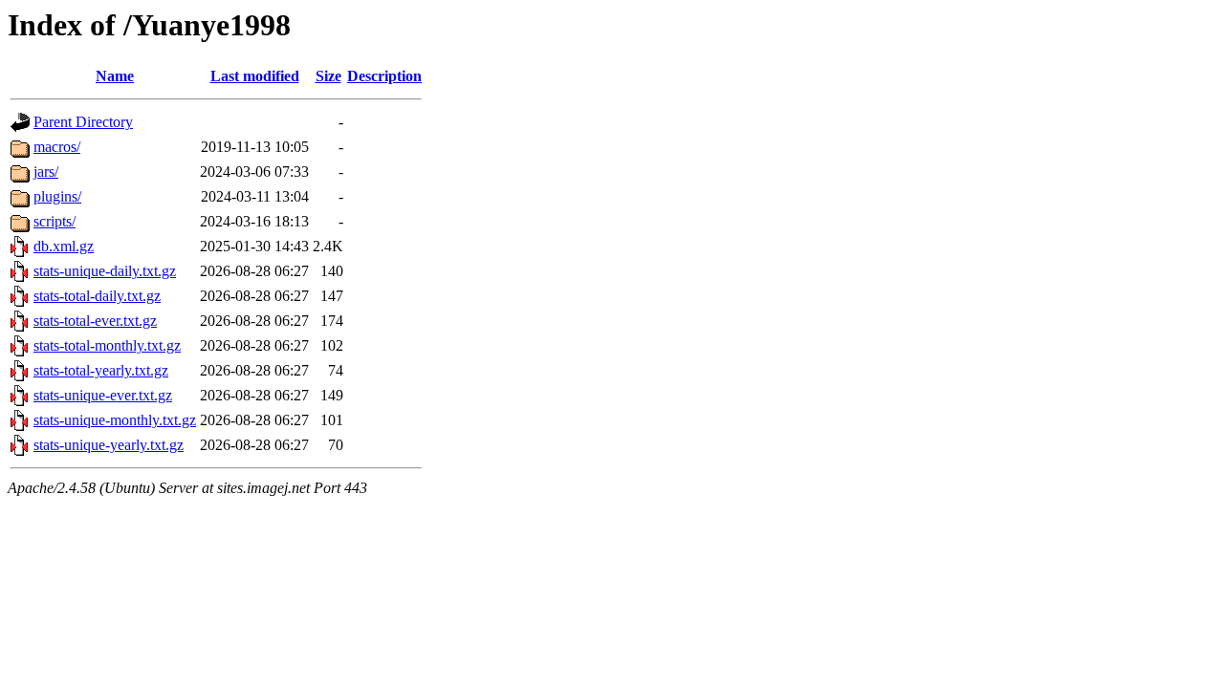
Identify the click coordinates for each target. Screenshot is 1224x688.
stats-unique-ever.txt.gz (102, 395)
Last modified (254, 76)
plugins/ (57, 196)
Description (384, 76)
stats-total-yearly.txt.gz (100, 370)
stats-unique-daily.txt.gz (104, 271)
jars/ (45, 171)
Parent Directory (83, 122)
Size (328, 76)
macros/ (56, 147)
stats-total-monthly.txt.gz (107, 345)
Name (115, 76)
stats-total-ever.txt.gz (95, 320)
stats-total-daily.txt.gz (97, 296)
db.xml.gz (63, 246)
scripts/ (54, 221)
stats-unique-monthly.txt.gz (114, 420)
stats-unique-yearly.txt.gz (108, 445)
